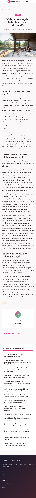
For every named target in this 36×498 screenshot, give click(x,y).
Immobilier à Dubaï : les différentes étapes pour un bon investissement (17, 419)
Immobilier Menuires (11, 460)
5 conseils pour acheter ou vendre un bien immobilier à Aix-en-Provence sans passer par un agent (17, 383)
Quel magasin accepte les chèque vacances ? (17, 414)
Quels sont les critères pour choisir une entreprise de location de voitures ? (16, 390)
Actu (9, 9)
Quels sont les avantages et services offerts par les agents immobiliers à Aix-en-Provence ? (18, 431)
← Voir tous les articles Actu (11, 333)
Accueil (4, 9)
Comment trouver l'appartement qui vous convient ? (16, 438)
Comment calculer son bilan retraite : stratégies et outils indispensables (15, 444)
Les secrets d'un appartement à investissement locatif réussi (13, 355)
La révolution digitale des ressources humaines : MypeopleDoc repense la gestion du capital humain (17, 362)
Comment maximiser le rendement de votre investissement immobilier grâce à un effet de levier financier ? (18, 369)
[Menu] (27, 1)
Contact (4, 487)
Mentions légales (6, 484)
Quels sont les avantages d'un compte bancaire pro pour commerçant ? (15, 401)
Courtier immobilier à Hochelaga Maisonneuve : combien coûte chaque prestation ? (15, 408)
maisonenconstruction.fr (12, 149)
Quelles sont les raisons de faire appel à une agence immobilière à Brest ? (17, 425)
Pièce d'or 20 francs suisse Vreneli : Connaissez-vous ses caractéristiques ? (16, 395)
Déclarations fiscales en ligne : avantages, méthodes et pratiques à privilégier (16, 376)
